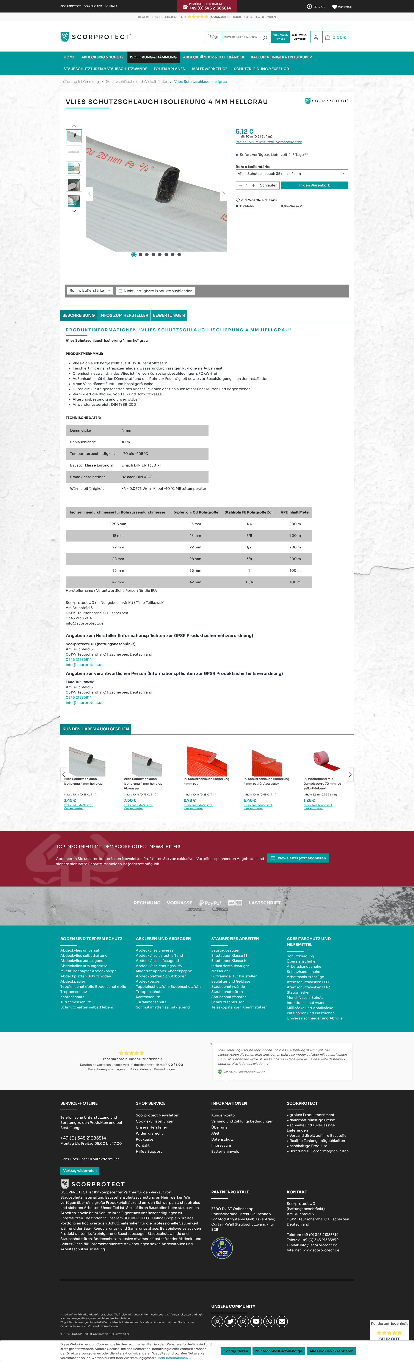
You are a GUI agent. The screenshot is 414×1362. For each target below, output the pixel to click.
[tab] (78, 315)
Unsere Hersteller (151, 1127)
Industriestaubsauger (230, 966)
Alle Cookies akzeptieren (331, 1351)
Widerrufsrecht (149, 1133)
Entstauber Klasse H (229, 960)
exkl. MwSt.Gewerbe (299, 36)
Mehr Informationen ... (174, 1358)
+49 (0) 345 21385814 (210, 8)
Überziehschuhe (301, 961)
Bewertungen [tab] (169, 315)
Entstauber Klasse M (229, 955)
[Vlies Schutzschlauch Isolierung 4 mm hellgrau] (156, 194)
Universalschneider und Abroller (315, 1018)
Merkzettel (344, 6)
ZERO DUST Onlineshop (232, 1209)
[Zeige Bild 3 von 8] (147, 254)
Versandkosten (181, 1314)
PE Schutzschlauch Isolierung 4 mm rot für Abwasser (266, 781)
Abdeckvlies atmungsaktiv (83, 966)
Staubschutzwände (228, 986)
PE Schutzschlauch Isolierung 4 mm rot (206, 781)
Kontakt (111, 6)
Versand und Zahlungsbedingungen (242, 1121)
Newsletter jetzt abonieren (302, 858)
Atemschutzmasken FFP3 (308, 987)
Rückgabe (144, 1139)
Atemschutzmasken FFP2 (308, 982)
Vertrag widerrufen (80, 1170)
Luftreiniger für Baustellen (234, 976)
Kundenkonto (223, 1115)
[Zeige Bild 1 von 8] (134, 254)
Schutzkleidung (300, 956)
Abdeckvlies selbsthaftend (84, 955)
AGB (215, 1133)
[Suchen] (265, 38)
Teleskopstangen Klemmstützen (239, 1007)
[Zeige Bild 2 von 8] (140, 254)
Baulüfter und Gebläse (230, 981)
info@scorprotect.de (85, 664)
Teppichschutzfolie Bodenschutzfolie (93, 986)
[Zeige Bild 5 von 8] (160, 254)
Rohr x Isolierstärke (253, 166)
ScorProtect (70, 6)
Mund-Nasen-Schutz (305, 997)
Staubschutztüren (227, 991)
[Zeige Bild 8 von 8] (179, 254)
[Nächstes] (223, 194)
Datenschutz (222, 1139)
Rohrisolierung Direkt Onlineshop (241, 1214)
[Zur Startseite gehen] (96, 36)
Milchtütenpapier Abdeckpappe (88, 971)
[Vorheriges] (89, 194)
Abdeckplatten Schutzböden (85, 976)
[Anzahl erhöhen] (253, 185)
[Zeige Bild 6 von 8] (166, 254)
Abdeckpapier (72, 981)
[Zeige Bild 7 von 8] (172, 254)
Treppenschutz (73, 991)
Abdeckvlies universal (79, 950)
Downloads (93, 6)
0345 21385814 (79, 659)
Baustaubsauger (225, 950)
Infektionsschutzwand (306, 1002)
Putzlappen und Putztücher (310, 1013)
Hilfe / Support (149, 1151)
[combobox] (246, 37)
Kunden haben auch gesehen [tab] (96, 729)
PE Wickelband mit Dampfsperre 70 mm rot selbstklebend (322, 783)
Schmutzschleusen (228, 1002)
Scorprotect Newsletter (157, 1115)
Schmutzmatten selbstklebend (87, 1007)
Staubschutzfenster (228, 997)
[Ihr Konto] (316, 37)
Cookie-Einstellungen (155, 1121)
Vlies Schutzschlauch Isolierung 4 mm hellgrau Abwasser (143, 783)
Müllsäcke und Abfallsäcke (310, 1008)
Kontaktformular (104, 1159)
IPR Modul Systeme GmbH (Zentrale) (243, 1219)
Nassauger (220, 971)
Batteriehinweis (225, 1151)
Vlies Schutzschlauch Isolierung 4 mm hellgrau (83, 781)
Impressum (221, 1145)
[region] (146, 193)
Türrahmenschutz (75, 1002)
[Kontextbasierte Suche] (213, 36)
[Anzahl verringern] (240, 185)
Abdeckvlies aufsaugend (82, 960)
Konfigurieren (235, 1351)
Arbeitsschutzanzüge (305, 977)
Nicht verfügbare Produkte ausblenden (158, 291)
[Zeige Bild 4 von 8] (153, 254)
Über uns (219, 1127)
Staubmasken (298, 992)
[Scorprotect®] (326, 104)
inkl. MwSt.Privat (280, 36)
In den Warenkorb (314, 185)
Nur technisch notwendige (278, 1351)
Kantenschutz (72, 997)
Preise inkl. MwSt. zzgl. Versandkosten (269, 142)
